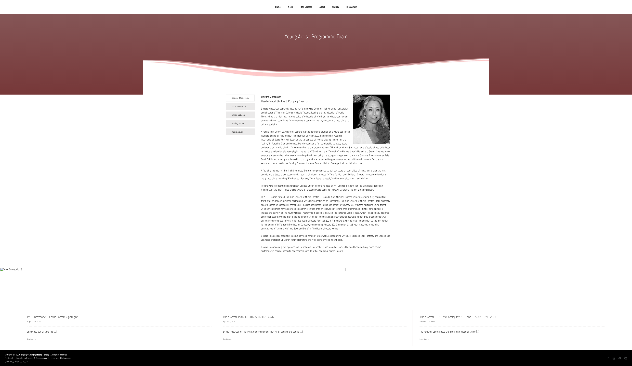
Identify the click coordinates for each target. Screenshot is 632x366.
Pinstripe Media (20, 361)
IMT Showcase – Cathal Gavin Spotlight (52, 317)
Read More (30, 339)
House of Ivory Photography (59, 358)
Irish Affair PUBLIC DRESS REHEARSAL (248, 317)
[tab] (240, 98)
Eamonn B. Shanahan (35, 358)
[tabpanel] (325, 175)
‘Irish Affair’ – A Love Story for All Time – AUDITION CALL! (458, 317)
